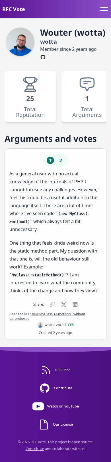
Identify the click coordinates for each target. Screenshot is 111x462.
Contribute (35, 448)
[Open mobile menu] (104, 9)
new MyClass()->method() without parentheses (47, 316)
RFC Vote (13, 9)
